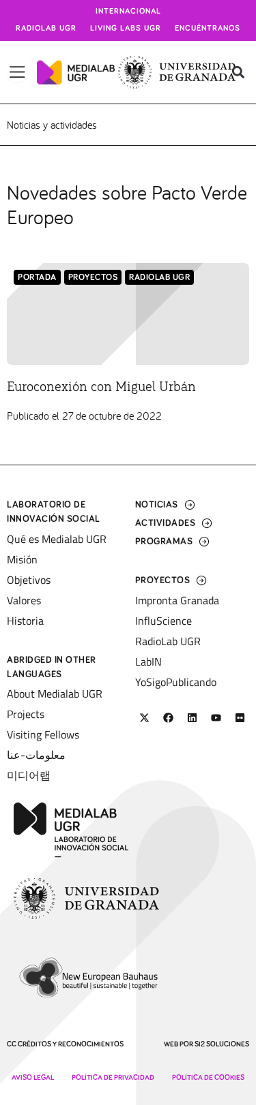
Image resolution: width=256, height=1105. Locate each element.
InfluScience (163, 620)
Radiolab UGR (46, 29)
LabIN (148, 661)
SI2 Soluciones (222, 1044)
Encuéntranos (207, 29)
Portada (37, 277)
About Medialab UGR (54, 693)
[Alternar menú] (17, 72)
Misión (22, 559)
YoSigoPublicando (175, 682)
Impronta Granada (177, 600)
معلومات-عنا (36, 755)
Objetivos (29, 580)
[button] (238, 72)
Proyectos (93, 277)
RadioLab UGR (159, 277)
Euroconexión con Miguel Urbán (101, 387)
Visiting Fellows (43, 734)
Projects (25, 714)
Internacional (128, 11)
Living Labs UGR (125, 29)
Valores (24, 600)
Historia (25, 620)
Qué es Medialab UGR (56, 539)
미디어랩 (29, 775)
